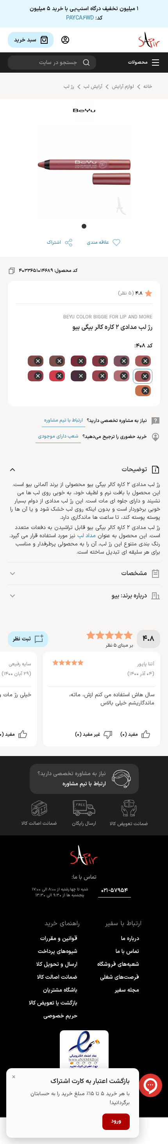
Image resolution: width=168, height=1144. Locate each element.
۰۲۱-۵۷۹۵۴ (114, 891)
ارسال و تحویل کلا (56, 964)
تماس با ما (127, 951)
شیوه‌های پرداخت (57, 951)
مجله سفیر (126, 990)
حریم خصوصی (60, 1016)
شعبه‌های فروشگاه (118, 964)
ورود (116, 1121)
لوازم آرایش (123, 86)
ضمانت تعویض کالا (129, 824)
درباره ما (130, 939)
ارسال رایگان (84, 823)
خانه (147, 86)
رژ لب (69, 86)
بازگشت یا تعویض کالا (53, 1003)
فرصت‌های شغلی (119, 977)
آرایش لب (93, 86)
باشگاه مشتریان (60, 990)
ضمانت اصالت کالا (39, 823)
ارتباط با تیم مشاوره (63, 420)
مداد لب (86, 536)
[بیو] (84, 112)
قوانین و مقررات (58, 939)
